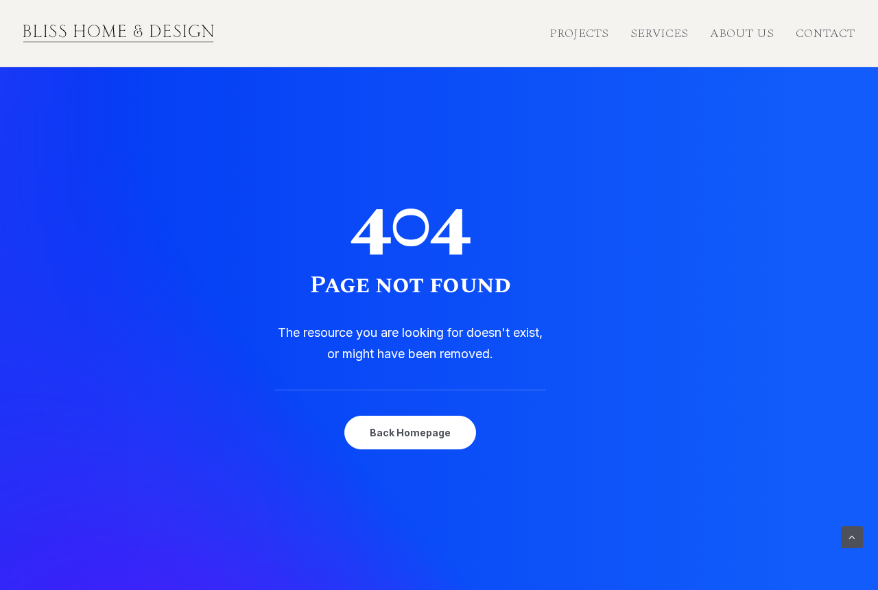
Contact (825, 33)
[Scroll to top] (852, 536)
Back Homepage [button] (410, 432)
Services (659, 33)
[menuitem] (583, 33)
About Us (742, 33)
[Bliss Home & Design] (118, 34)
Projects (578, 33)
